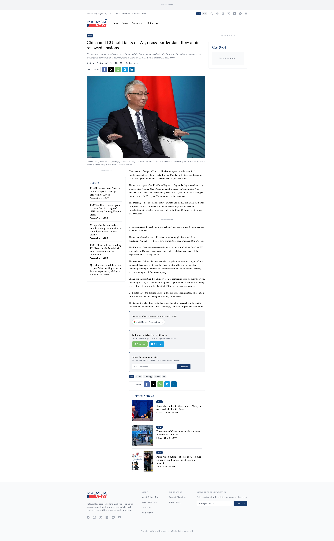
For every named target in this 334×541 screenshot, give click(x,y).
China (138, 377)
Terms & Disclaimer (177, 497)
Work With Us (148, 512)
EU (164, 377)
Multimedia (152, 23)
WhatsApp (141, 344)
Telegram (158, 344)
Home (115, 23)
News (125, 23)
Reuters (90, 63)
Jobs (144, 13)
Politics (157, 377)
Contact (136, 13)
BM (204, 13)
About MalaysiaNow (150, 497)
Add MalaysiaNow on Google (150, 322)
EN (198, 13)
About (117, 13)
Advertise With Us (149, 502)
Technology (148, 377)
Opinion (136, 23)
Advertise (126, 13)
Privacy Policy (175, 502)
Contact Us (146, 507)
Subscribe (184, 366)
